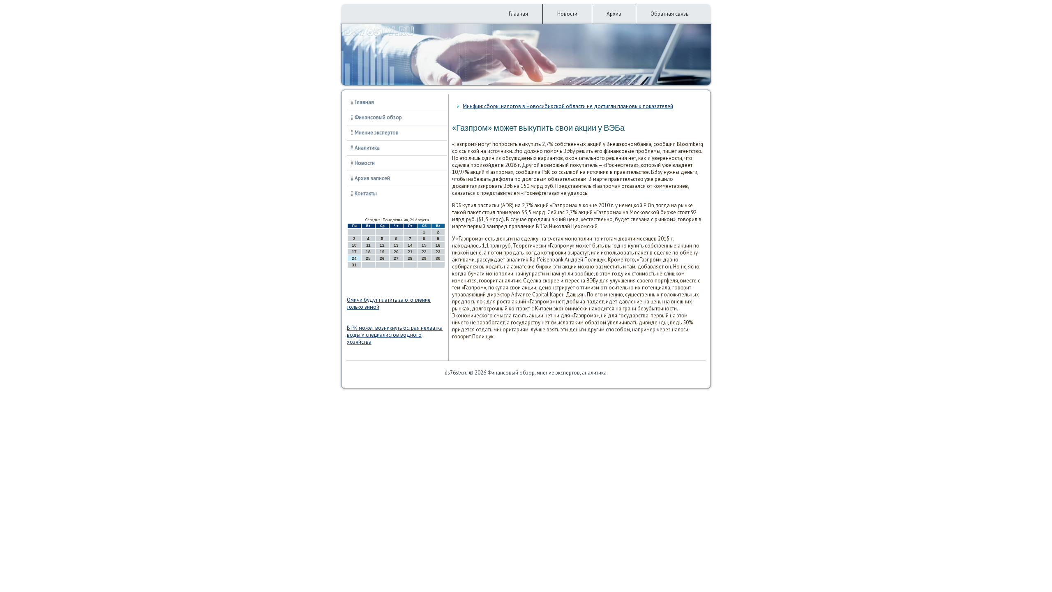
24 (354, 258)
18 (368, 252)
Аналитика (367, 147)
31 (354, 265)
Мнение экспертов (377, 132)
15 (424, 245)
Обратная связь (669, 13)
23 (438, 252)
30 (438, 258)
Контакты (366, 193)
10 (354, 245)
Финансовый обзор (378, 117)
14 (410, 245)
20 (396, 252)
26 (382, 258)
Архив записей (372, 178)
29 (424, 258)
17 (354, 252)
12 (382, 245)
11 (368, 245)
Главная (518, 13)
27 (396, 258)
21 (410, 252)
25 (368, 258)
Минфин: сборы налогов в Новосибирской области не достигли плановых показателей (568, 106)
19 (382, 252)
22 (424, 252)
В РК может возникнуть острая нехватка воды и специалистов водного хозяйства (395, 334)
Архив (614, 13)
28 (410, 258)
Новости (567, 13)
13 (396, 245)
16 (438, 245)
